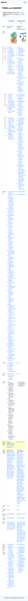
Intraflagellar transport (11, 275)
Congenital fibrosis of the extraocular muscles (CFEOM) (11, 376)
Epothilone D (11, 362)
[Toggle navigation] (25, 2)
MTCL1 (12, 467)
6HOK (18, 529)
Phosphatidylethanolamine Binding (21, 103)
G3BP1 (18, 467)
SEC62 (22, 489)
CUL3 (21, 464)
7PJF (8, 526)
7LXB (8, 525)
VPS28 (18, 503)
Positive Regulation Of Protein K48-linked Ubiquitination (21, 186)
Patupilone (10, 364)
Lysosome (20, 54)
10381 (8, 505)
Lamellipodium (11, 55)
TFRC (22, 494)
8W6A (20, 541)
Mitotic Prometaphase (11, 305)
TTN (21, 500)
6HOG (21, 526)
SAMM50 (19, 489)
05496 (18, 510)
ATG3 (21, 455)
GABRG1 (22, 467)
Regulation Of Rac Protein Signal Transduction (21, 167)
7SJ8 (13, 526)
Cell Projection (11, 62)
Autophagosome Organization (21, 550)
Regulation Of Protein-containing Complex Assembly (11, 549)
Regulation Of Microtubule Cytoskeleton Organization (11, 570)
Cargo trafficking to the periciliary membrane (11, 271)
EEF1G (11, 457)
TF (7, 476)
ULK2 (21, 501)
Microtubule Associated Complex (20, 71)
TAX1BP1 (19, 493)
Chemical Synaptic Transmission (21, 140)
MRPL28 (9, 467)
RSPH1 (8, 472)
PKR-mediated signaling (11, 359)
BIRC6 (21, 461)
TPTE (12, 476)
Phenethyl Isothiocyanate (11, 370)
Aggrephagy (11, 343)
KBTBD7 (19, 472)
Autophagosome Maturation (21, 171)
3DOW (23, 523)
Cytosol (20, 65)
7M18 (11, 525)
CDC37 (18, 464)
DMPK (18, 465)
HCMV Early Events (11, 328)
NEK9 (18, 482)
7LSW (23, 534)
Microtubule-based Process (11, 125)
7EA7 (21, 534)
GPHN (18, 471)
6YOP (21, 532)
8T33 (18, 541)
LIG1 (13, 462)
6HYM (18, 530)
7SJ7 (11, 526)
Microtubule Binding (20, 99)
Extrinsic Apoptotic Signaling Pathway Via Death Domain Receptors (21, 146)
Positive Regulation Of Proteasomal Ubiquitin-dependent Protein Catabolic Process (21, 159)
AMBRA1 (22, 451)
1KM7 (24, 522)
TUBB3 (11, 20)
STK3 (21, 492)
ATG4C (21, 457)
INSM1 (11, 460)
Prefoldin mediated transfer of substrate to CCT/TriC (11, 245)
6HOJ (21, 527)
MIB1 (18, 476)
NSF (21, 482)
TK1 (9, 476)
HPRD (20, 14)
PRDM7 (12, 444)
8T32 (23, 540)
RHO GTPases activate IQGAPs (11, 279)
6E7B (8, 523)
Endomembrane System (21, 78)
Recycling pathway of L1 (11, 261)
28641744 (10, 424)
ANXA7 (8, 453)
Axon (9, 58)
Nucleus (10, 47)
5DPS (23, 525)
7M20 (14, 525)
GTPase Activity (10, 97)
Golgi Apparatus (20, 63)
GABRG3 (19, 469)
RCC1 (11, 469)
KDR (22, 472)
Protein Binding (11, 104)
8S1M (20, 539)
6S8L (11, 523)
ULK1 (18, 501)
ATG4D (18, 458)
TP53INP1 (19, 497)
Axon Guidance (11, 127)
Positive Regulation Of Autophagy (21, 569)
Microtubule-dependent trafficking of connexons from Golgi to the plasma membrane (11, 203)
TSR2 (18, 500)
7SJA (11, 527)
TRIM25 (18, 499)
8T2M (23, 539)
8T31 (21, 540)
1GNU (18, 522)
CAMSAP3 (9, 454)
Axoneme (20, 76)
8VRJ (8, 529)
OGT (11, 468)
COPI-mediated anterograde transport (11, 287)
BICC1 (18, 461)
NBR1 (22, 479)
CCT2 (21, 462)
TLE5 (18, 496)
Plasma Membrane (20, 74)
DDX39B (13, 455)
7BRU (24, 533)
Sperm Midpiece (20, 88)
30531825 (10, 429)
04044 (8, 510)
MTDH (8, 468)
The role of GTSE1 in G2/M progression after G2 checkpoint (11, 309)
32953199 (10, 414)
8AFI (18, 539)
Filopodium (10, 57)
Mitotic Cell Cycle (10, 122)
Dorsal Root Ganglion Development (11, 137)
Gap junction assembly (11, 209)
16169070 (21, 12)
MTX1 (18, 478)
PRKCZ (21, 486)
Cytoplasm (10, 48)
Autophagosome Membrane (21, 50)
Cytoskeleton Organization (11, 582)
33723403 (10, 405)
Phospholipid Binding (21, 96)
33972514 (20, 386)
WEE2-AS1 (9, 478)
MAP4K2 (22, 473)
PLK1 (8, 469)
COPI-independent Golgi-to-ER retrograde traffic (11, 300)
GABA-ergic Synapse (21, 90)
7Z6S (13, 527)
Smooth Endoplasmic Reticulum (21, 59)
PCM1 (18, 485)
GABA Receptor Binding (20, 114)
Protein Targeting (20, 127)
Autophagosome (21, 56)
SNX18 (18, 490)
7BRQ (18, 533)
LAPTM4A (9, 462)
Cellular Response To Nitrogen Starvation (21, 135)
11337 (18, 505)
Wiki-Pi (4, 2)
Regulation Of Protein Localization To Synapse (11, 560)
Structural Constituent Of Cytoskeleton (11, 101)
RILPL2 (8, 471)
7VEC (20, 536)
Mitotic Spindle (11, 73)
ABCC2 (12, 451)
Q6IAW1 (22, 518)
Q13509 (8, 518)
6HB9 (18, 526)
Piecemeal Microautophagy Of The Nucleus (21, 558)
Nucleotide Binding (10, 95)
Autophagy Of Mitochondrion (21, 565)
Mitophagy (20, 125)
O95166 (18, 518)
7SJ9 (8, 527)
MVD (13, 443)
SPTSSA (9, 475)
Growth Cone (11, 61)
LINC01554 (9, 464)
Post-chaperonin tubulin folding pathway (11, 258)
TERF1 (13, 475)
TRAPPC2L (9, 447)
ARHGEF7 (13, 453)
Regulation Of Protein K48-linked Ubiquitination (11, 578)
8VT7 (14, 529)
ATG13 (18, 455)
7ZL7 (23, 537)
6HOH (18, 527)
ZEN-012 (10, 368)
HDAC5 (21, 471)
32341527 (10, 392)
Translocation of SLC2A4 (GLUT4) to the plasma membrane (11, 194)
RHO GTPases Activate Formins (11, 283)
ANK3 (21, 453)
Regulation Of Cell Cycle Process (11, 565)
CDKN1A (9, 455)
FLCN (24, 465)
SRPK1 (22, 490)
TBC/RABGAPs (21, 194)
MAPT (12, 465)
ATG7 (21, 458)
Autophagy (20, 129)
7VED (23, 536)
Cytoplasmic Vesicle (21, 85)
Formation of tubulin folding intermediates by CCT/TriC (11, 252)
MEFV (22, 475)
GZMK (13, 458)
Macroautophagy (21, 192)
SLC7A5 (9, 446)
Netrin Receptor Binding (11, 111)
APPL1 (18, 454)
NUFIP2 (18, 483)
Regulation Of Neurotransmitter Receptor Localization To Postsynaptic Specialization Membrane (21, 178)
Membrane (20, 83)
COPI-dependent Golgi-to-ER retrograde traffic (11, 293)
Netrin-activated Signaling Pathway (11, 133)
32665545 (10, 386)
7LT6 (18, 536)
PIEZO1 (9, 444)
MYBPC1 (22, 478)
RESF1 (22, 487)
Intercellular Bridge (11, 67)
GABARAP (21, 22)
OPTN (22, 483)
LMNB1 (18, 473)
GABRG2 (19, 468)
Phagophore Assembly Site (21, 561)
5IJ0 (8, 522)
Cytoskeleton (11, 50)
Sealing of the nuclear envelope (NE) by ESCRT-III (11, 354)
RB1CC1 (19, 487)
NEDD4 (22, 480)
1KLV (21, 522)
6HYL (21, 529)
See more (9, 587)
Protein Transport (20, 152)
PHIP (14, 468)
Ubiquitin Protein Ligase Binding (21, 107)
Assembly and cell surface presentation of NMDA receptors (11, 333)
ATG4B (18, 457)
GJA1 (22, 469)
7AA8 (24, 532)
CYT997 (10, 367)
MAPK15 (19, 475)
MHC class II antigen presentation (11, 212)
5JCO (12, 522)
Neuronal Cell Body (11, 64)
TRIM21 (23, 497)
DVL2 (21, 465)
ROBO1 (12, 471)
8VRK (11, 529)
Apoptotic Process (20, 131)
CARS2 (18, 462)
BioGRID (11, 14)
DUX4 (8, 457)
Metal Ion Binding (10, 108)
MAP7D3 (9, 465)
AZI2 (21, 460)
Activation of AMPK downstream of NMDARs (11, 340)
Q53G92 (12, 518)
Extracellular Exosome (11, 70)
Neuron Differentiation (11, 129)
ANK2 (18, 453)
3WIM (18, 525)
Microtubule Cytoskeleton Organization (11, 119)
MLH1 (21, 476)
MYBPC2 (19, 479)
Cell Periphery (11, 72)
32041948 (10, 397)
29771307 (10, 435)
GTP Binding (11, 105)
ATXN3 (18, 460)
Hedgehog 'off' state (11, 267)
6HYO (18, 532)
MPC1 (23, 476)
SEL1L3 (8, 473)
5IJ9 (10, 522)
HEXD (8, 460)
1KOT (18, 523)
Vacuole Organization (21, 554)
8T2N (18, 540)
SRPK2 (18, 492)
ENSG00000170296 (21, 514)
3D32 (21, 523)
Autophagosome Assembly (21, 118)
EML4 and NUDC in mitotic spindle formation (11, 348)
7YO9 (18, 537)
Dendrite (10, 59)
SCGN (12, 472)
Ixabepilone (10, 365)
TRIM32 (22, 499)
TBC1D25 (19, 494)
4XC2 (21, 525)
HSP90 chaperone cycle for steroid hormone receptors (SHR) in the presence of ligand (11, 230)
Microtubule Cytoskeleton (11, 53)
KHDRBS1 (9, 461)
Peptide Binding (11, 107)
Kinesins (10, 357)
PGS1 (21, 485)
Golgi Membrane (20, 47)
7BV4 (18, 534)
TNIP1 (21, 496)
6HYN (21, 530)
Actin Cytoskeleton (21, 81)
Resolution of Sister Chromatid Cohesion (11, 221)
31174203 (10, 439)
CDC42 (13, 454)
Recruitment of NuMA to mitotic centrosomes (11, 239)
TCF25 (12, 446)
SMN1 (12, 473)
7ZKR (21, 537)
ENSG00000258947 (11, 514)
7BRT (21, 533)
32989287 (10, 401)
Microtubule (11, 51)
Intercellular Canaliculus (11, 574)
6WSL (13, 523)
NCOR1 (18, 480)
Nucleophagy (21, 552)
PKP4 (18, 486)
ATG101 (22, 454)
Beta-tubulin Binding (21, 110)
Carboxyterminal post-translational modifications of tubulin (11, 316)
